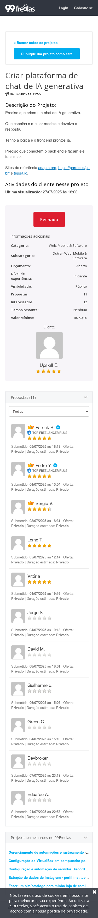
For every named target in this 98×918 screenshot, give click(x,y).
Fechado (49, 219)
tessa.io (20, 173)
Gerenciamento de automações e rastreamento (46, 852)
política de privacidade (67, 911)
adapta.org (47, 167)
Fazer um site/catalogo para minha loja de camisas (50, 885)
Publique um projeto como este (46, 53)
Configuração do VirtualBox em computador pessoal (51, 860)
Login (63, 7)
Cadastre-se (83, 7)
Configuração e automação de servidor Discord (47, 868)
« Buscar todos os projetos (35, 42)
